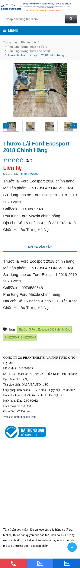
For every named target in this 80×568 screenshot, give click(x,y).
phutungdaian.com (25, 416)
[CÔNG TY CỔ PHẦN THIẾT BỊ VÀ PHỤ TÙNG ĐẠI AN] (40, 7)
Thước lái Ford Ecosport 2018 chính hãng (35, 55)
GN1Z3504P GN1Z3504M (20, 337)
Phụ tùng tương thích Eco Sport (28, 51)
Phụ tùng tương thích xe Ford (27, 46)
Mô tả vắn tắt (40, 247)
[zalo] (40, 563)
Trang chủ (10, 42)
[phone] (13, 563)
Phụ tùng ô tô (30, 42)
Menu (12, 30)
